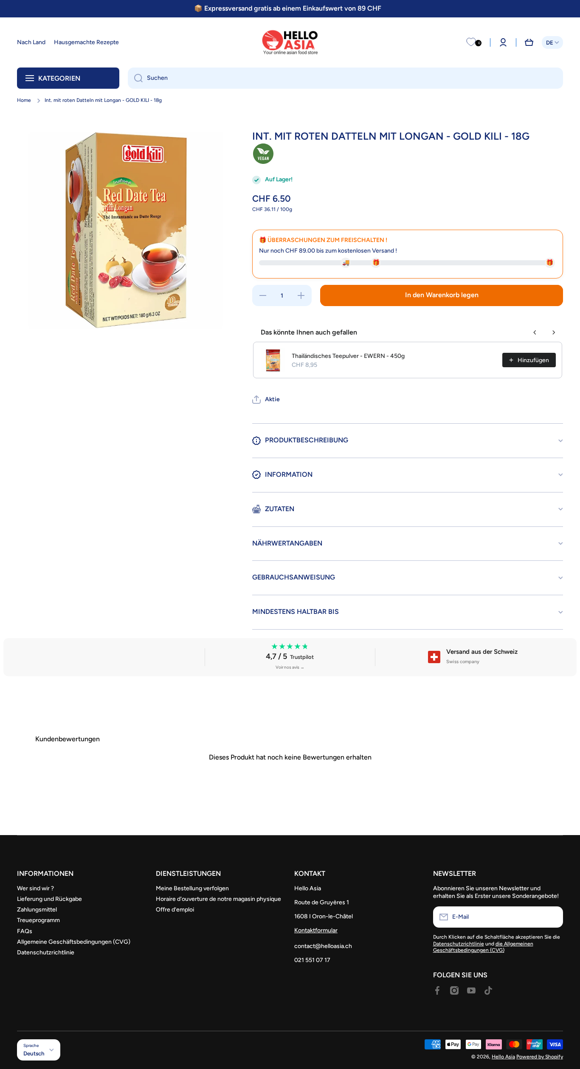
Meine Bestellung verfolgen (192, 888)
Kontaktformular (316, 930)
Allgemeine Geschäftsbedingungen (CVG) (73, 941)
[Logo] (290, 42)
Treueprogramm (38, 920)
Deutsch (34, 1053)
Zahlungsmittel (37, 909)
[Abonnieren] (552, 917)
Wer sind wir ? (35, 888)
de (549, 42)
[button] (529, 42)
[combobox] (345, 78)
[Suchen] (135, 78)
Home (24, 100)
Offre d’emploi (175, 909)
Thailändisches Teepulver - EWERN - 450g (348, 356)
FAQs (24, 931)
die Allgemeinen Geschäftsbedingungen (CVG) (483, 947)
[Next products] (553, 332)
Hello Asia (503, 1057)
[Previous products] (535, 332)
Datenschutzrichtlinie (45, 952)
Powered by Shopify (539, 1057)
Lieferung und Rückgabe (49, 899)
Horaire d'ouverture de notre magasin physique (218, 899)
